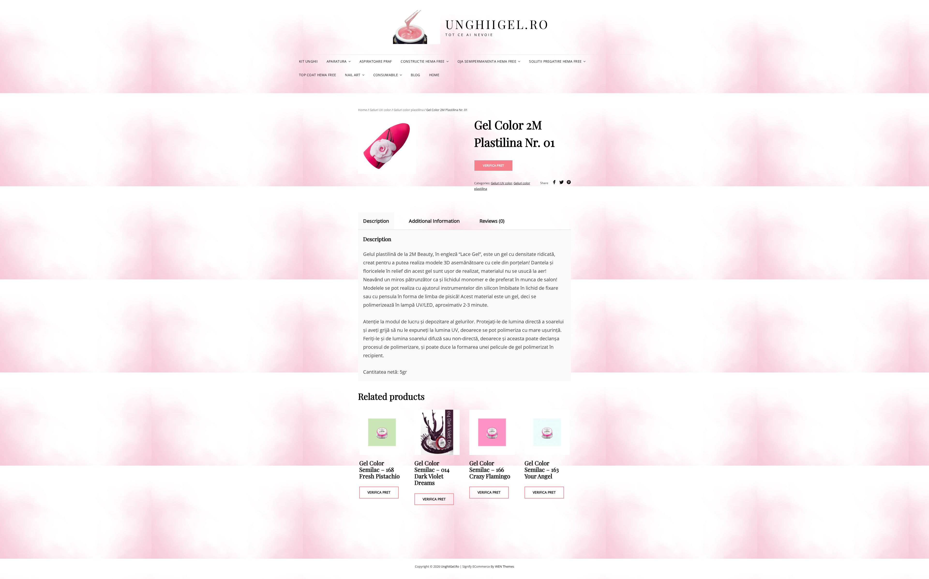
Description (376, 221)
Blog (415, 75)
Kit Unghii (308, 61)
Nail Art (352, 75)
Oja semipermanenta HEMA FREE (486, 61)
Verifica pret (493, 165)
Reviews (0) (491, 221)
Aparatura (337, 61)
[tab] (380, 221)
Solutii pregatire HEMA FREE (555, 61)
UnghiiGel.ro (497, 24)
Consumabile (385, 75)
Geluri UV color (380, 110)
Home (434, 75)
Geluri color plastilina (409, 110)
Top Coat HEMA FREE (317, 75)
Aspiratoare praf (376, 61)
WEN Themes (504, 566)
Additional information (434, 221)
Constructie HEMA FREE (422, 61)
